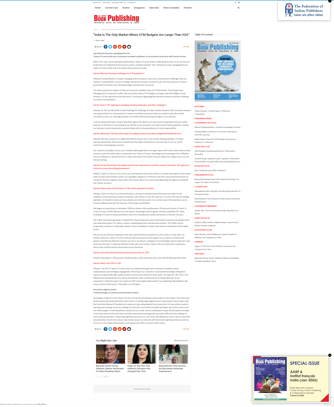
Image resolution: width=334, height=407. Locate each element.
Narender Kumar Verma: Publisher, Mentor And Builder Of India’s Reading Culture (110, 368)
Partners (188, 8)
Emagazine (139, 8)
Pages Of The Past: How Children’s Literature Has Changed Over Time (138, 368)
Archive (126, 8)
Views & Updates (171, 8)
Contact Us (131, 3)
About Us (96, 3)
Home (98, 8)
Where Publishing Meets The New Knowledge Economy (217, 127)
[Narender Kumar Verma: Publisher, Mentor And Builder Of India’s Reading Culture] (110, 354)
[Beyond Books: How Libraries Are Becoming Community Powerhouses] (173, 354)
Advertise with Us (119, 3)
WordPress (42, 404)
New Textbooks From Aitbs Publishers (210, 170)
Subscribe (106, 3)
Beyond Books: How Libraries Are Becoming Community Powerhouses (172, 368)
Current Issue (111, 8)
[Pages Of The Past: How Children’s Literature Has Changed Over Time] (142, 354)
